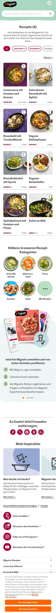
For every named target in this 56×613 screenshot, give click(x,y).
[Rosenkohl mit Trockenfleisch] (15, 129)
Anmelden (30, 398)
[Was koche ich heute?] (21, 473)
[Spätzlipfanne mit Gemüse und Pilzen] (15, 215)
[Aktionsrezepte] (28, 267)
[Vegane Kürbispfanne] (41, 129)
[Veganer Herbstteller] (41, 171)
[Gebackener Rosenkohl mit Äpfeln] (41, 84)
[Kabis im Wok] (41, 215)
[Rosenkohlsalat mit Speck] (15, 171)
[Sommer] (11, 290)
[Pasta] (45, 267)
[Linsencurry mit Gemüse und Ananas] (15, 84)
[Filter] (6, 48)
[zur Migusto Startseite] (10, 3)
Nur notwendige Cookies (28, 602)
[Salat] (28, 290)
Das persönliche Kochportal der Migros (20, 506)
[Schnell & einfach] (11, 267)
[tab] (28, 560)
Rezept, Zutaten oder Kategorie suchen (28, 13)
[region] (28, 593)
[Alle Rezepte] (45, 290)
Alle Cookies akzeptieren (27, 609)
